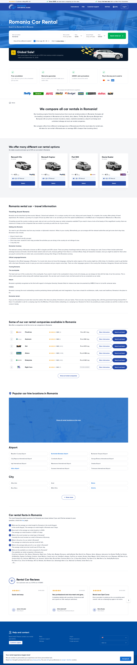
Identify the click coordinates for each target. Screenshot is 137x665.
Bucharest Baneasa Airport (59, 454)
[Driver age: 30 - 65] (35, 41)
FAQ (83, 7)
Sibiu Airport (15, 468)
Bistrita (93, 488)
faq (23, 520)
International (75, 7)
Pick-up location (16, 35)
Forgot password (74, 639)
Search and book (120, 332)
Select (23, 183)
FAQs (40, 636)
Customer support (93, 7)
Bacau (93, 483)
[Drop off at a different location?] (12, 41)
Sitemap (41, 641)
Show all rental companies (68, 376)
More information (104, 332)
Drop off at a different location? (22, 41)
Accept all (125, 659)
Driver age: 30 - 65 (41, 41)
